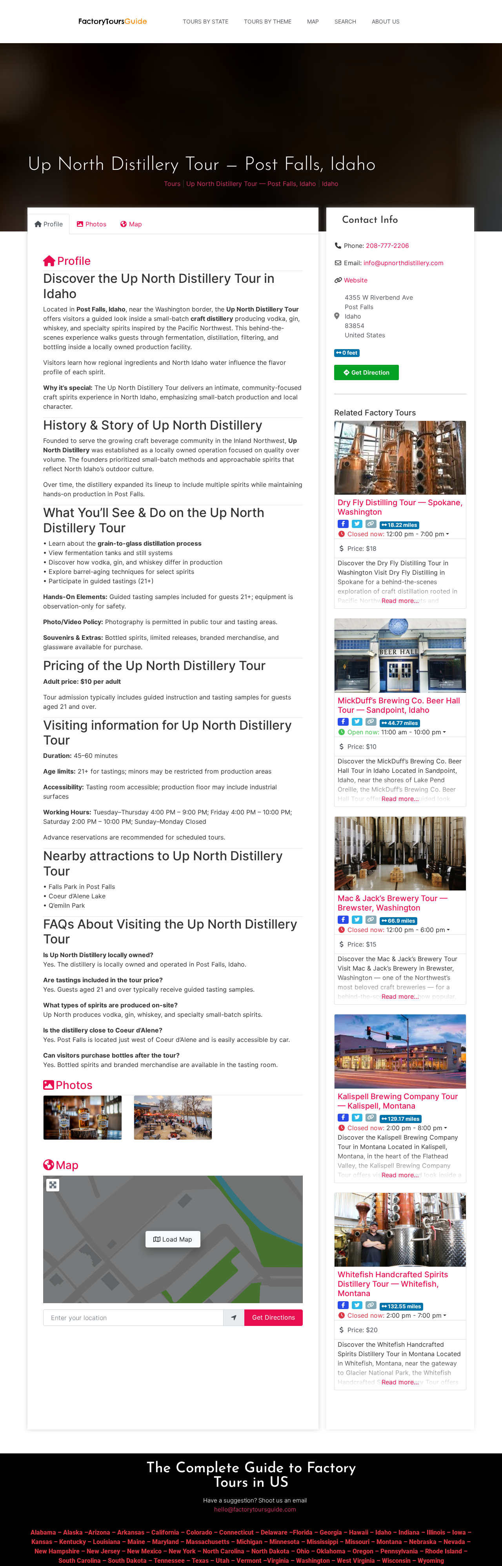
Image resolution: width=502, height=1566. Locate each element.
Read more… (400, 601)
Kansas (41, 1542)
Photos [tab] (95, 224)
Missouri (357, 1542)
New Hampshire (57, 1551)
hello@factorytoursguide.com (255, 1509)
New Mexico (144, 1551)
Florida (303, 1532)
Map (313, 21)
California (165, 1532)
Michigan (249, 1542)
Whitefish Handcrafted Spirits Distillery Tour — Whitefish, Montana (393, 1284)
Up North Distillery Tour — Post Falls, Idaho (251, 184)
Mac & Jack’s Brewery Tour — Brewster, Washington (392, 903)
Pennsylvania (399, 1551)
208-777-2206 (387, 245)
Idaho (330, 184)
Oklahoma (331, 1551)
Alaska (73, 1532)
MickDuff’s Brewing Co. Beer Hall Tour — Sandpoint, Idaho (399, 705)
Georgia (331, 1532)
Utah (222, 1560)
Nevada (454, 1542)
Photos (74, 1085)
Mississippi (322, 1542)
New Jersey (103, 1551)
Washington (313, 1560)
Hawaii (358, 1532)
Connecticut (236, 1532)
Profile (74, 261)
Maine (136, 1542)
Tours (172, 184)
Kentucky (72, 1542)
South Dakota (127, 1560)
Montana (389, 1542)
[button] (400, 534)
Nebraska (423, 1542)
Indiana (409, 1532)
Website (355, 280)
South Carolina (79, 1560)
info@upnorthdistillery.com (404, 263)
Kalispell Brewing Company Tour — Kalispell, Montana (398, 1101)
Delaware (274, 1532)
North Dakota (270, 1551)
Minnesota (284, 1542)
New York (182, 1551)
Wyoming (431, 1560)
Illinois (436, 1532)
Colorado (199, 1532)
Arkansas (130, 1532)
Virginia (278, 1560)
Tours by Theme (267, 21)
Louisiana (106, 1542)
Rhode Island (443, 1551)
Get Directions (273, 1317)
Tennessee (169, 1560)
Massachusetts (207, 1542)
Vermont (249, 1560)
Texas (200, 1560)
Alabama (43, 1532)
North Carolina (223, 1551)
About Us (386, 21)
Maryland (165, 1542)
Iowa (459, 1532)
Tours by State (205, 21)
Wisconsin (396, 1560)
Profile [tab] (53, 224)
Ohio (302, 1551)
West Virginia (356, 1560)
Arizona (99, 1532)
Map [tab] (135, 224)
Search (345, 21)
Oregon (363, 1551)
